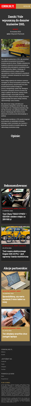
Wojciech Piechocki (17, 34)
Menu (26, 6)
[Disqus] (15, 159)
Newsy (15, 29)
